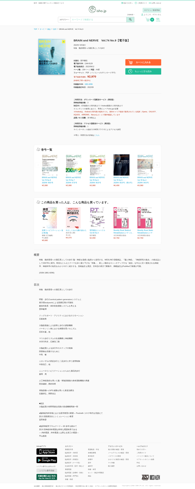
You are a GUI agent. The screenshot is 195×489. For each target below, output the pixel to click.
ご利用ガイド (142, 3)
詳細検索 (130, 14)
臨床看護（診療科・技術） (74, 473)
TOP (35, 29)
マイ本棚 (111, 463)
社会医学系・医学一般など (74, 466)
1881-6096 (89, 84)
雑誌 (49, 29)
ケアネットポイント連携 (145, 459)
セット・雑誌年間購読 (96, 473)
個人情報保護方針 (48, 486)
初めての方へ (128, 3)
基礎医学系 (69, 449)
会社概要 (37, 486)
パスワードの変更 (114, 456)
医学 (55, 29)
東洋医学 (91, 456)
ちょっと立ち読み (143, 71)
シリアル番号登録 (46, 470)
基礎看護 (68, 469)
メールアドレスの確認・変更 (118, 453)
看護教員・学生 (93, 449)
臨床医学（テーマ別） (73, 463)
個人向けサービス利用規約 (64, 486)
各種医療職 (92, 453)
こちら (96, 135)
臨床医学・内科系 (71, 453)
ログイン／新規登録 (152, 10)
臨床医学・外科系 (71, 456)
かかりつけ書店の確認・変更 (118, 459)
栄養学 (90, 459)
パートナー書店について (145, 456)
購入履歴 (111, 466)
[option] (54, 170)
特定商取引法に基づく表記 (84, 486)
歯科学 (90, 466)
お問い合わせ (156, 3)
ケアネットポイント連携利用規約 (106, 486)
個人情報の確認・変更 (116, 449)
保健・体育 (92, 469)
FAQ (138, 463)
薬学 (89, 463)
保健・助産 (69, 479)
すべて (42, 29)
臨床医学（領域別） (72, 459)
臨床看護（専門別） (72, 476)
